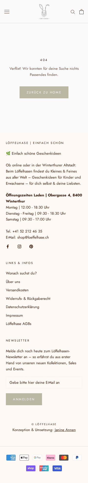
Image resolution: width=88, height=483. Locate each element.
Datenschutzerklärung (22, 307)
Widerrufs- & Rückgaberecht (28, 298)
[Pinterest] (31, 246)
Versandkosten (17, 290)
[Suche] (73, 12)
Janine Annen (65, 430)
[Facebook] (8, 246)
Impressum (14, 315)
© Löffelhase (44, 424)
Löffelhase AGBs (18, 323)
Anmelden (24, 399)
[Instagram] (19, 246)
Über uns (13, 281)
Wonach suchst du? (21, 273)
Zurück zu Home (44, 92)
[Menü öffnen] (6, 12)
